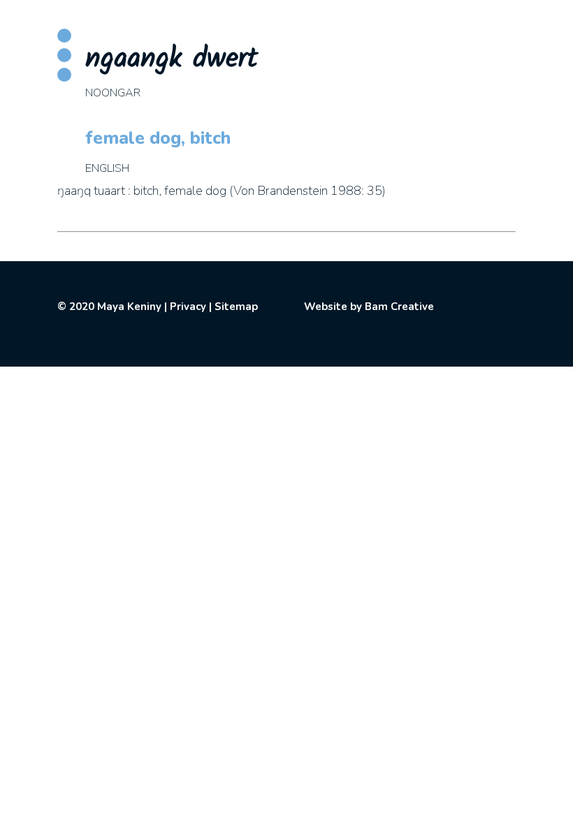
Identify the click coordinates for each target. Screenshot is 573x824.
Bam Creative (399, 307)
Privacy (188, 307)
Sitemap (236, 307)
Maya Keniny (129, 307)
